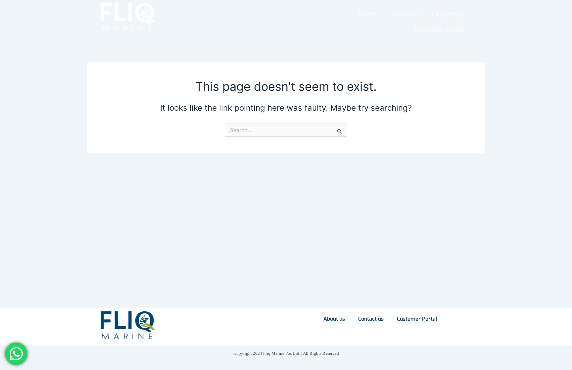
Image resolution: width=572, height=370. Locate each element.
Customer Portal (439, 29)
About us (404, 14)
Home (367, 14)
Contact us (448, 14)
